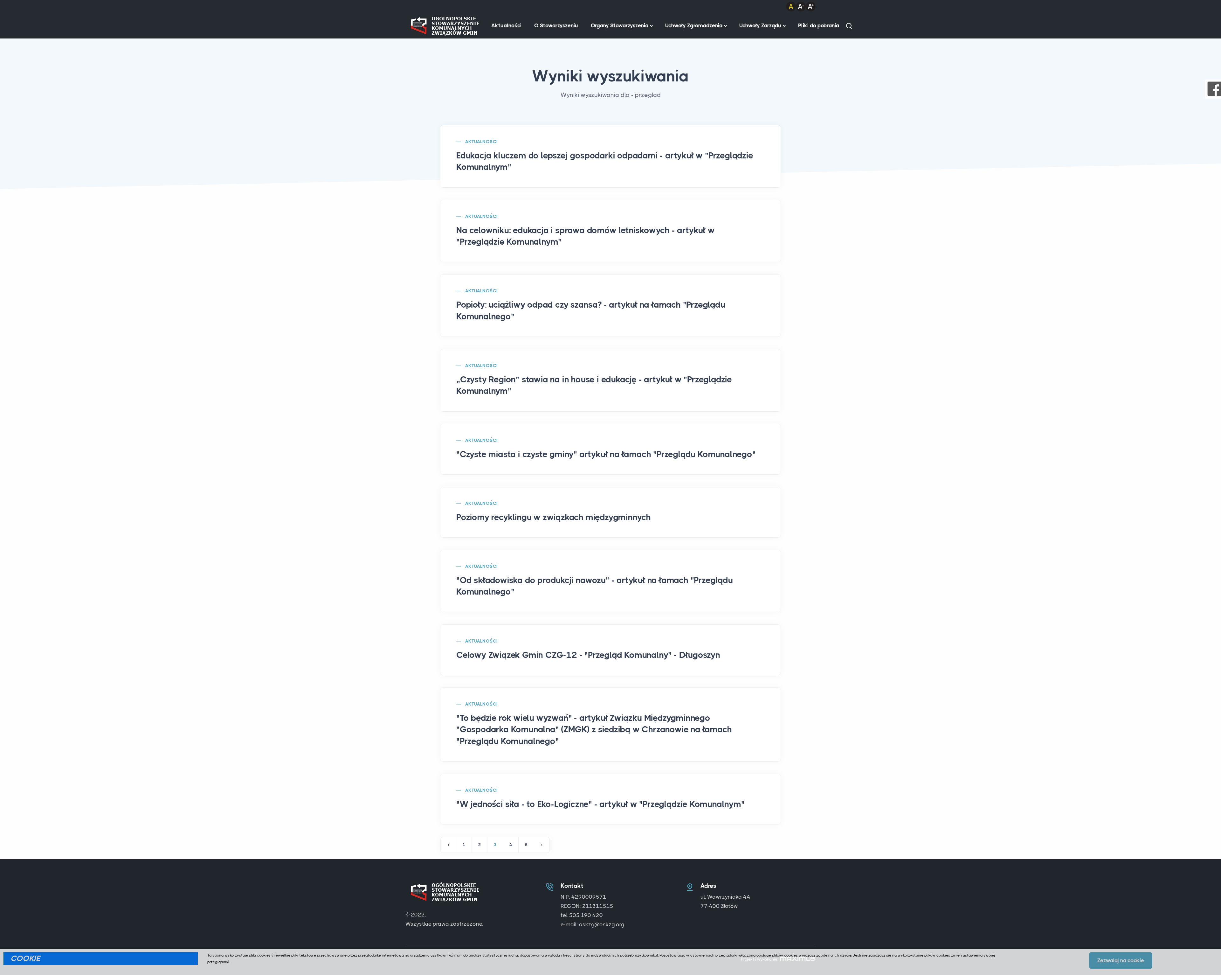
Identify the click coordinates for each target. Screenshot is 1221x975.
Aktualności (506, 25)
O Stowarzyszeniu (556, 25)
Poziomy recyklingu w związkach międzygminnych (553, 517)
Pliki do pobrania (818, 25)
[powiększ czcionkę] (811, 6)
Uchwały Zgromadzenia (693, 25)
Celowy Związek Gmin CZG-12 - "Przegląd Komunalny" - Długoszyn (588, 655)
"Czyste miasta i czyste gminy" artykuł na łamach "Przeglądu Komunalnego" (606, 454)
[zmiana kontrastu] (791, 6)
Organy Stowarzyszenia (619, 25)
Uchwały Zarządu (760, 25)
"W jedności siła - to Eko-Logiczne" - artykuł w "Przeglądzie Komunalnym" (600, 804)
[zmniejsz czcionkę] (801, 6)
